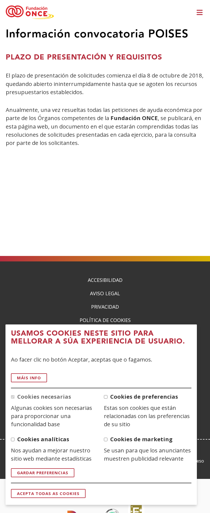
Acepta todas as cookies (48, 493)
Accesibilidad (105, 280)
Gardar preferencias (42, 472)
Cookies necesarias (44, 396)
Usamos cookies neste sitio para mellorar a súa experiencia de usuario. (98, 337)
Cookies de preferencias (144, 396)
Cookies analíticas (43, 439)
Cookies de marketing (141, 439)
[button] (200, 12)
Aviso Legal (105, 293)
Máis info (29, 377)
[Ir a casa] (30, 12)
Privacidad (105, 306)
